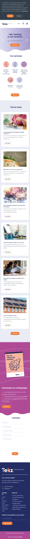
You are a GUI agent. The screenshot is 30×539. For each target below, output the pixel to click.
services (10, 86)
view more (15, 333)
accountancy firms (19, 87)
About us (15, 95)
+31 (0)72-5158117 (8, 487)
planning (15, 72)
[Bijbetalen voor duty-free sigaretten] (15, 159)
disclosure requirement (19, 505)
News (3, 503)
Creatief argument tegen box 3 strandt (13, 242)
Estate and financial (15, 70)
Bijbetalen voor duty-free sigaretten (12, 169)
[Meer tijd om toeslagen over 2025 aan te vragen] (15, 268)
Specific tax (10, 85)
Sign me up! (7, 523)
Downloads (5, 505)
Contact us (15, 45)
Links (3, 511)
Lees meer (7, 143)
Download (6, 406)
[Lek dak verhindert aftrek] (15, 305)
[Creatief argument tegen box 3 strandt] (15, 232)
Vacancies (5, 509)
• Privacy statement (17, 495)
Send (15, 453)
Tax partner (19, 85)
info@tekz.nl (7, 488)
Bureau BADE (15, 537)
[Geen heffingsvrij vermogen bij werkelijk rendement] (15, 122)
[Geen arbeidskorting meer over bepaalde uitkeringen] (15, 195)
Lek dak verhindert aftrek (9, 315)
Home (3, 497)
